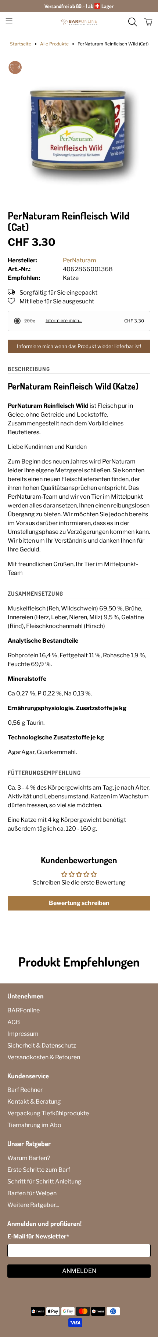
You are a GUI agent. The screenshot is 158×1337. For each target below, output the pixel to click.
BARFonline (23, 1010)
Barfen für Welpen (32, 1193)
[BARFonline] (79, 22)
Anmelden (79, 1270)
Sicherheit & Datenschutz (41, 1045)
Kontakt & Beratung (34, 1101)
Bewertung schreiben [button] (79, 903)
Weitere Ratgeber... (33, 1204)
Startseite (20, 44)
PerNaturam (79, 260)
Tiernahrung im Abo (34, 1125)
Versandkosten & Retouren (43, 1057)
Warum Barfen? (28, 1158)
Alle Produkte (54, 44)
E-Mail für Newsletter (38, 1236)
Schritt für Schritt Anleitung (44, 1181)
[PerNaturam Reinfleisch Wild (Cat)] (79, 131)
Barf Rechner (25, 1089)
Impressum (23, 1033)
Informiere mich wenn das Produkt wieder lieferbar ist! (79, 346)
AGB (13, 1022)
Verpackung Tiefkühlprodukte (48, 1113)
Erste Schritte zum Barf (38, 1169)
